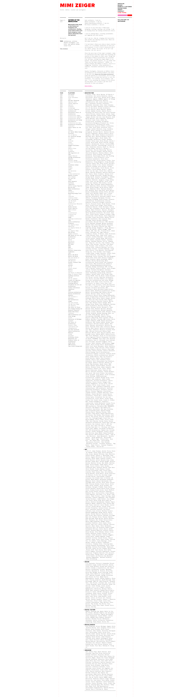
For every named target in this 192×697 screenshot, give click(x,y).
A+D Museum (71, 94)
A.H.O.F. (88, 451)
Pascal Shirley (103, 524)
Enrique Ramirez (106, 188)
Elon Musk (107, 635)
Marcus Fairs (98, 295)
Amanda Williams (99, 454)
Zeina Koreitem (108, 433)
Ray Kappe (89, 362)
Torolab (101, 416)
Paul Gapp (102, 338)
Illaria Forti (105, 230)
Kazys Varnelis (91, 259)
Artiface (70, 143)
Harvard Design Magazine (75, 185)
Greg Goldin (105, 665)
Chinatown (101, 659)
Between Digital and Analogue (104, 612)
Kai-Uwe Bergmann (109, 256)
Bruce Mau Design (91, 572)
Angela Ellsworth (96, 457)
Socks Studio (101, 385)
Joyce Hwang (105, 440)
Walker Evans (90, 554)
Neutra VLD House (73, 256)
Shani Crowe (95, 539)
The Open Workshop (107, 409)
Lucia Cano (104, 283)
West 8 (103, 424)
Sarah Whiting (90, 376)
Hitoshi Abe (103, 226)
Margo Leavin (103, 512)
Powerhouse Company (92, 353)
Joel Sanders (106, 242)
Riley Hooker (90, 531)
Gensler (104, 209)
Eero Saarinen (95, 184)
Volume (70, 334)
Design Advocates (96, 175)
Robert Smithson (91, 533)
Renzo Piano (104, 364)
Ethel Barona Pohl (97, 194)
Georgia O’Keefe (97, 487)
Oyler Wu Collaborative (107, 335)
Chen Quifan (97, 630)
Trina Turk (95, 605)
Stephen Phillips (103, 392)
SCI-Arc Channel (72, 278)
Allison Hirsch (91, 109)
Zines (107, 434)
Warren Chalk (103, 421)
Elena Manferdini (107, 184)
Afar (69, 99)
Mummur (107, 323)
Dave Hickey (109, 472)
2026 (61, 94)
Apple (101, 611)
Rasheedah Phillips (92, 528)
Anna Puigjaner (101, 118)
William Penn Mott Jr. (93, 427)
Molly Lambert (110, 641)
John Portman (90, 245)
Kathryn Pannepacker (97, 501)
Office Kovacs (110, 334)
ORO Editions (71, 260)
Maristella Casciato (93, 442)
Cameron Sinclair (91, 145)
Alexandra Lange (91, 564)
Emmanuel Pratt (91, 481)
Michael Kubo (90, 308)
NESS (69, 253)
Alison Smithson (109, 106)
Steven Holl (98, 395)
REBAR (105, 677)
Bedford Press (72, 148)
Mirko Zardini (103, 317)
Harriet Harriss (99, 221)
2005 (61, 123)
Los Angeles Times (73, 230)
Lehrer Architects (107, 271)
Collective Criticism (93, 614)
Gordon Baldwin (91, 488)
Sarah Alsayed (90, 374)
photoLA (70, 265)
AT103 (92, 130)
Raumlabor (89, 361)
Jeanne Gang (100, 238)
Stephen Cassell (91, 392)
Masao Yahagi (102, 302)
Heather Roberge (95, 223)
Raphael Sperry (91, 359)
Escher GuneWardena (92, 191)
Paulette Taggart (101, 341)
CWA (98, 163)
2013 (61, 114)
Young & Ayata (108, 431)
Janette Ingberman (98, 497)
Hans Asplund (103, 218)
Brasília (101, 654)
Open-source (99, 675)
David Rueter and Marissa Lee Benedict (99, 555)
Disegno (70, 167)
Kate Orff (97, 257)
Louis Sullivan (104, 281)
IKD (92, 230)
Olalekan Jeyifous (105, 443)
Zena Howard (89, 434)
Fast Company (71, 176)
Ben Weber (105, 463)
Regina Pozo (107, 594)
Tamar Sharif (90, 404)
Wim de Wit (100, 446)
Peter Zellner (99, 347)
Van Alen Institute (73, 329)
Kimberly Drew (101, 503)
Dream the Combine (92, 182)
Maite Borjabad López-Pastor (103, 289)
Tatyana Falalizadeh (99, 546)
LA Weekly (71, 215)
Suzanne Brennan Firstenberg (95, 545)
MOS (94, 322)
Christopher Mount (99, 155)
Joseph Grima (90, 253)
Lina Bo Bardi (99, 275)
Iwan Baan (99, 494)
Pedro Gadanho (96, 343)
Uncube (70, 317)
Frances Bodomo (95, 484)
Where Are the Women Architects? (104, 74)
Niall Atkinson (94, 329)
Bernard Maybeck (101, 136)
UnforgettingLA (97, 418)
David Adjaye (95, 167)
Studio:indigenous (95, 401)
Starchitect (107, 391)
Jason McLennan (109, 236)
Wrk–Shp (93, 606)
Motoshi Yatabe (99, 323)
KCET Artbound (72, 209)
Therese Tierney (101, 412)
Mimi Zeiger (77, 5)
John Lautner (94, 244)
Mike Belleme (90, 518)
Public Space (98, 677)
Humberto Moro (90, 493)
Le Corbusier (96, 271)
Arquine (70, 130)
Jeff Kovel (108, 238)
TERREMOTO (111, 406)
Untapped (70, 320)
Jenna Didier (90, 239)
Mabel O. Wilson (99, 286)
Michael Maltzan (100, 308)
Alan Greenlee (90, 626)
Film (103, 482)
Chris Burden (90, 469)
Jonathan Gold (90, 638)
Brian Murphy (104, 140)
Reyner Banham (90, 365)
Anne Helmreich (101, 436)
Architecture (67, 41)
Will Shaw (94, 425)
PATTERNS (95, 338)
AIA (97, 102)
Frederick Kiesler (92, 206)
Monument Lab (90, 642)
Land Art (96, 504)
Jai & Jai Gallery (73, 199)
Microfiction (101, 641)
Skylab (110, 383)
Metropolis (63, 38)
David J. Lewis (107, 169)
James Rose (103, 235)
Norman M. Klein (91, 591)
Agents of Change (109, 99)
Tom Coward (94, 416)
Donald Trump (111, 633)
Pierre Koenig (90, 352)
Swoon (107, 545)
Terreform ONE (101, 406)
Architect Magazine (73, 109)
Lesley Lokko (96, 274)
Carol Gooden (105, 466)
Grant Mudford (109, 490)
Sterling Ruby (108, 543)
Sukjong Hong (95, 684)
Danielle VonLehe (91, 166)
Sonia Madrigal (102, 540)
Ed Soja (94, 663)
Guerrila (88, 666)
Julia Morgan (101, 254)
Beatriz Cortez (96, 463)
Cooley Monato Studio (104, 160)
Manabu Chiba (90, 290)
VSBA (87, 421)
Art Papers (71, 137)
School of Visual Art (98, 597)
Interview (71, 196)
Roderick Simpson (98, 678)
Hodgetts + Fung (102, 227)
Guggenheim (71, 184)
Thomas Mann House (73, 311)
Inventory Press (72, 197)
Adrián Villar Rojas (108, 451)
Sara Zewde (105, 680)
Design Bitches (108, 175)
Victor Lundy (109, 419)
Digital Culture (90, 609)
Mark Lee (91, 299)
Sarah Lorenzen (110, 374)
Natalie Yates (94, 326)
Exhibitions (122, 8)
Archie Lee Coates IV (107, 566)
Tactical (106, 684)
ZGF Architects (99, 434)
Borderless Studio (100, 139)
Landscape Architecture (74, 218)
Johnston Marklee (100, 247)
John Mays (110, 244)
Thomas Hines (90, 446)
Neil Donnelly (94, 590)
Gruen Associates (98, 217)
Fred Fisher (108, 205)
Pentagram (106, 591)
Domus (69, 169)
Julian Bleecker (91, 584)
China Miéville (95, 573)
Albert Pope (93, 651)
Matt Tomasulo (106, 671)
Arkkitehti (71, 126)
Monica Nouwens (109, 518)
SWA (102, 684)
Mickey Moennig (102, 313)
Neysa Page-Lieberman (93, 521)
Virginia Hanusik (98, 552)
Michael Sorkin (91, 311)
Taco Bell (98, 645)
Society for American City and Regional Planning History (74, 282)
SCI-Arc (70, 277)
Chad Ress (111, 467)
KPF (106, 266)
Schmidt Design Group (102, 377)
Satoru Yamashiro (96, 681)
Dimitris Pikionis (92, 179)
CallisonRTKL (110, 143)
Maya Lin (88, 516)
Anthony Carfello (106, 458)
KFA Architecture (99, 263)
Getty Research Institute (94, 212)
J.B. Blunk (106, 494)
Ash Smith (110, 567)
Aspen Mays (95, 461)
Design (87, 561)
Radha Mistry (94, 356)
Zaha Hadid (98, 433)
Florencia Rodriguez (97, 197)
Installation (100, 493)
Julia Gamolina (91, 254)
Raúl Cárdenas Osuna (103, 359)
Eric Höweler (90, 190)
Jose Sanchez (97, 251)
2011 (61, 117)
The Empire (95, 407)
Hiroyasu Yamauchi (105, 491)
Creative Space (91, 163)
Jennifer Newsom (96, 241)
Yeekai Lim (104, 430)
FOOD (87, 484)
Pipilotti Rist (91, 527)
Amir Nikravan (110, 454)
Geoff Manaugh (106, 579)
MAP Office (102, 292)
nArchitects (100, 325)
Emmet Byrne (104, 576)
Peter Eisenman (99, 346)
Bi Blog (70, 149)
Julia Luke (111, 582)
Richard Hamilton (96, 530)
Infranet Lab (94, 232)
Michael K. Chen (107, 307)
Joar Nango (110, 498)
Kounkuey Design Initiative (95, 266)
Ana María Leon (97, 112)
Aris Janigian (101, 627)
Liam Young (104, 274)
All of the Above (91, 108)
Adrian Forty (106, 97)
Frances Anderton (95, 579)
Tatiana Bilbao (100, 404)
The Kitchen (111, 548)
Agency (95, 99)
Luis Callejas (97, 284)
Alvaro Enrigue (101, 626)
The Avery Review (73, 302)
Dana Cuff (104, 660)
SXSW (69, 290)
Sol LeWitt (92, 540)
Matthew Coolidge (109, 515)
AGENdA (100, 99)
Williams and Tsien (108, 427)
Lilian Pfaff (90, 275)
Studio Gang (109, 398)
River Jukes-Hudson (100, 596)
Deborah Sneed (90, 633)
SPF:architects (101, 388)
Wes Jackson (96, 424)
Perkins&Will (109, 344)
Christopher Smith (96, 632)
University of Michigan (74, 319)
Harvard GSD (71, 187)
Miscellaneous (90, 624)
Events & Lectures (125, 6)
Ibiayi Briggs (102, 229)
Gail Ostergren (95, 208)
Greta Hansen (98, 215)
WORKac (96, 428)
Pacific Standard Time (74, 262)
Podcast (98, 642)
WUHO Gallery (71, 344)
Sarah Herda (100, 374)
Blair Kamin (104, 137)
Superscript (89, 403)
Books (120, 5)
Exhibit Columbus (73, 175)
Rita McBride (99, 531)
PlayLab (104, 593)
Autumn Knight (104, 461)
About (120, 9)
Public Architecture (101, 355)
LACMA (69, 217)
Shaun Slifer (105, 539)
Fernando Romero (105, 196)
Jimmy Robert (101, 498)
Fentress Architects (92, 196)
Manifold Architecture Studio (105, 290)
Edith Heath (95, 479)
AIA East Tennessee (73, 100)
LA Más (110, 266)
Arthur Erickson (97, 128)
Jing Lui (91, 242)
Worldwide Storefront (106, 428)
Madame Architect (73, 233)
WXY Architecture (94, 430)
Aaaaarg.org (95, 611)
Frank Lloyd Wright (96, 205)
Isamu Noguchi (90, 494)
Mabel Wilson (110, 286)
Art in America (72, 134)
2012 (61, 115)
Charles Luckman (96, 151)
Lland (103, 585)
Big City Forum (97, 653)
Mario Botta (96, 298)
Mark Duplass (98, 515)
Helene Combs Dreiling (93, 224)
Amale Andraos (101, 109)
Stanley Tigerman (96, 391)
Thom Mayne (95, 413)
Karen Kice (89, 257)
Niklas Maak (106, 331)
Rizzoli (70, 269)
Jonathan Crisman (91, 248)
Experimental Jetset (92, 578)
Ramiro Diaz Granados (103, 358)
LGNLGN (92, 617)
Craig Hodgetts (99, 161)
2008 (61, 121)
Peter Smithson (110, 346)
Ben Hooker (89, 612)
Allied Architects (104, 108)
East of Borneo (105, 478)
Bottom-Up (106, 653)
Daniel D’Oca (96, 164)
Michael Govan (97, 516)
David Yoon (102, 170)
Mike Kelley (99, 518)
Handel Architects (92, 218)
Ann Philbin (107, 457)
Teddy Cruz (109, 404)
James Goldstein (110, 233)
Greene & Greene (105, 214)
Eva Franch (107, 194)
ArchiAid (98, 121)
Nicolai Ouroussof (96, 331)
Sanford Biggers (108, 534)
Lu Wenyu (96, 283)
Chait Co (105, 146)
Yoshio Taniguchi (97, 431)
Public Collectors (99, 620)
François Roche (96, 203)
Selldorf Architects (100, 380)
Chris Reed (109, 659)
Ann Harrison (90, 436)
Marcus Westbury (95, 671)
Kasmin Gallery (72, 206)
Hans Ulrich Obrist (92, 491)
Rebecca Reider (107, 642)
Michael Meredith (106, 310)
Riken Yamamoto (106, 367)
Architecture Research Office (95, 126)
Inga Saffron (104, 232)
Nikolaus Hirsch (91, 332)
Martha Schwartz (91, 301)
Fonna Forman (103, 199)
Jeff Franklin (103, 581)
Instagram (121, 21)
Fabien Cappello (105, 578)
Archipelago (71, 108)
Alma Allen (89, 454)
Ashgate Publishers (73, 145)
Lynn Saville (96, 510)
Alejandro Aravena (96, 103)
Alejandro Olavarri (95, 563)
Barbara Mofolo (104, 133)
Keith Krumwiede (102, 259)
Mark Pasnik (99, 299)
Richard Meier (100, 365)
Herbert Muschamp (107, 224)
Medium (70, 239)
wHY (108, 424)
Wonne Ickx (89, 428)
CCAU (69, 154)
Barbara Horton (109, 131)
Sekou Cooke (106, 379)
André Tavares (90, 114)
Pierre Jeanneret (109, 350)
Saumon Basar (90, 536)
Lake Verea (89, 504)
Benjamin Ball (90, 136)
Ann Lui (98, 117)
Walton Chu (105, 621)
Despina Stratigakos (69, 42)
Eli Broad (99, 635)
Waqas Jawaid (105, 605)
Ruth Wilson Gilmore (101, 644)
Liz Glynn (106, 509)
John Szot (109, 245)
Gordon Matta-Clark (103, 488)
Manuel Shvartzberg (92, 292)
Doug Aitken (100, 476)
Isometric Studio (91, 233)
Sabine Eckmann (109, 371)
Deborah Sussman (95, 575)
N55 (111, 323)
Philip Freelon (91, 349)
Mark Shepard (100, 617)
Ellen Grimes (94, 187)
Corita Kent (107, 470)
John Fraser (93, 582)
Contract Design (72, 160)
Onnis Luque (102, 522)
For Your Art (71, 178)
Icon (69, 194)
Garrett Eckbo (105, 208)
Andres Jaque (110, 114)
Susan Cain (106, 600)
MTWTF (87, 590)
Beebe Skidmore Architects (104, 134)
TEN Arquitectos (91, 406)
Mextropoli (71, 242)
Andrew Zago (111, 115)
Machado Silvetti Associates (95, 287)
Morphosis (89, 322)
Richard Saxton (108, 530)
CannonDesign (102, 145)
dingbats (101, 179)
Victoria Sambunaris (102, 551)
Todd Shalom (99, 549)
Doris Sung (108, 181)
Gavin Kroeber (104, 485)
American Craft (72, 102)
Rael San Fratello (106, 356)
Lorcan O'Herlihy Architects (103, 277)
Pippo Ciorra (94, 445)
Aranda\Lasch (90, 121)
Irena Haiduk (110, 493)
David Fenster (90, 473)
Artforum (70, 140)
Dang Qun (88, 164)
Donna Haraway (90, 635)
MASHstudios (89, 588)
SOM (94, 386)
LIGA (69, 220)
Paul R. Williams (99, 340)
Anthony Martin (91, 627)
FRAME (69, 179)
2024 (61, 97)
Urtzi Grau (106, 418)
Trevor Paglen (90, 551)
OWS (87, 677)
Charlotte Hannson (92, 152)
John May (103, 244)
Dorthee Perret (91, 476)
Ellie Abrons (104, 187)
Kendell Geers (110, 501)
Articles (121, 3)
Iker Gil (97, 230)
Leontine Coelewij (96, 509)
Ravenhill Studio (96, 594)
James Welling (105, 495)
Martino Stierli (102, 301)
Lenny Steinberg (91, 272)
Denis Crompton (99, 173)
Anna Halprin (107, 117)
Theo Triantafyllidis (93, 410)
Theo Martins (104, 602)
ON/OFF (99, 591)
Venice (88, 689)
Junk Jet (70, 205)
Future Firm (104, 439)
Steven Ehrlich (97, 394)
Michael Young (110, 311)
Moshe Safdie (100, 322)
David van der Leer (92, 170)
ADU (87, 651)
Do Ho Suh (97, 475)
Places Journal (72, 268)
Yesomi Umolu (99, 554)
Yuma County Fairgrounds (75, 346)
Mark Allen (89, 515)
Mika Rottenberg (91, 558)
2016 (61, 109)
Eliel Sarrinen (102, 185)
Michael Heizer (108, 516)
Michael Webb (101, 311)
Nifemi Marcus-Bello (107, 590)
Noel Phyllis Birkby (73, 44)
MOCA (69, 245)
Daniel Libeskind (107, 164)
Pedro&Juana (106, 343)
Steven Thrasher (97, 683)
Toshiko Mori (109, 416)
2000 (61, 126)
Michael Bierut (107, 588)
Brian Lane (95, 140)
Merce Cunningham (106, 639)
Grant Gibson (94, 214)
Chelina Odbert (104, 152)
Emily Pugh (95, 439)
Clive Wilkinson (99, 157)
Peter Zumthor (110, 347)
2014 (61, 112)
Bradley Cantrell (91, 654)
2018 (61, 106)
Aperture (70, 105)
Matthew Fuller (97, 618)
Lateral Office (101, 268)
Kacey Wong (97, 500)
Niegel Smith (105, 521)
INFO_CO (95, 581)
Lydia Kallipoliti (109, 284)
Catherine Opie (91, 467)
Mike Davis (97, 674)
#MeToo (88, 611)
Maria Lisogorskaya (92, 296)
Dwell (69, 172)
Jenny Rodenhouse (91, 615)
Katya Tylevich (103, 584)
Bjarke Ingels (94, 137)
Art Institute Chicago (74, 136)
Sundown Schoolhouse (74, 287)
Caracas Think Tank (100, 656)
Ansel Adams (95, 458)
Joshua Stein (111, 253)
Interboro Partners (98, 666)
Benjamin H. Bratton (98, 570)
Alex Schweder (108, 105)
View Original (64, 48)
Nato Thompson (90, 519)
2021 (61, 102)
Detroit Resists (106, 662)
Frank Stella (105, 484)
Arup (104, 128)
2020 (61, 103)
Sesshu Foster (102, 537)
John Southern (99, 245)
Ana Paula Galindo (109, 112)
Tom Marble (102, 603)
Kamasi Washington (102, 638)
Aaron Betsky (101, 94)
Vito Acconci (110, 552)
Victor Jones (99, 419)
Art (86, 449)
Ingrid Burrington (107, 614)
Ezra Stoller (96, 482)
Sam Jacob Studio (98, 373)
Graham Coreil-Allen (97, 490)
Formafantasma (99, 200)
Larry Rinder (105, 504)
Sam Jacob (89, 373)
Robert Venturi (103, 370)
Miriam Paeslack (107, 674)
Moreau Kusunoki (106, 320)
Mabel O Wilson (105, 587)
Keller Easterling (98, 260)
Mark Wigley (108, 299)
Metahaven (97, 588)
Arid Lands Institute (100, 127)
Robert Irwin (109, 531)
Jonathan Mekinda (103, 248)
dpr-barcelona (72, 170)
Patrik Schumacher (102, 337)
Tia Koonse (89, 415)
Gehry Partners (96, 209)
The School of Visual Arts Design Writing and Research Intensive (75, 309)
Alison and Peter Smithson (94, 106)
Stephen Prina (97, 543)
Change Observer (72, 155)
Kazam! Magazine (72, 208)
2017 (61, 108)
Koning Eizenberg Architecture (100, 265)
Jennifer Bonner (100, 239)
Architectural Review (74, 118)
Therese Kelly (90, 412)
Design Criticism (107, 575)
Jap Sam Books (72, 200)
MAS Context (71, 238)
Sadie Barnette (97, 534)
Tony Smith (107, 549)
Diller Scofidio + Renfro (103, 178)
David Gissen (105, 167)
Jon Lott (110, 247)
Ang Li (112, 434)
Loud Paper (122, 12)
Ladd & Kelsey (90, 268)
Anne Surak (95, 120)
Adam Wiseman (96, 451)
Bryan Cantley (103, 142)
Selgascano (89, 380)
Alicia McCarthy (107, 452)
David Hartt (100, 473)
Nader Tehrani (90, 325)
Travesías (71, 313)
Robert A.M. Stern (100, 368)
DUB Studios (102, 182)
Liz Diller (89, 277)
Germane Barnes (97, 211)
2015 (61, 111)
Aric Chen (89, 127)
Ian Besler (93, 229)
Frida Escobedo (104, 206)
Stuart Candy (98, 600)
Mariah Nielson (96, 513)
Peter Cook (89, 346)
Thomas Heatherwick (107, 413)
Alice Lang (97, 452)
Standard (103, 389)
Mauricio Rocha (103, 305)
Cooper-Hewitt (105, 573)
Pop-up (91, 677)
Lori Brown (89, 278)
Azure (69, 146)
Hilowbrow (71, 191)
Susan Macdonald (99, 403)
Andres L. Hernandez (102, 455)
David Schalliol (110, 473)
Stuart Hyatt (99, 398)
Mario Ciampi (105, 298)
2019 (61, 105)
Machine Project (107, 510)
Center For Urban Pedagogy (105, 657)
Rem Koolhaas (94, 364)
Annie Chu (104, 120)
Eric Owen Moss (100, 190)
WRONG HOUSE (71, 343)
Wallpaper (71, 335)
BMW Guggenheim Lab (73, 152)
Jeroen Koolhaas (91, 498)
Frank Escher (106, 203)
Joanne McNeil (102, 615)
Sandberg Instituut (73, 275)
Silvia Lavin (103, 383)
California (89, 656)
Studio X (106, 400)
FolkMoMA (95, 199)
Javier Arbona (90, 238)
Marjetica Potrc (107, 513)
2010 (61, 118)
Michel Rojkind (91, 313)
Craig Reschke (109, 161)
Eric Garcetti (103, 663)
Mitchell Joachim (96, 319)
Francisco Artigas (98, 202)
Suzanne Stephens (107, 445)
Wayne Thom (105, 422)
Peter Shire (97, 593)
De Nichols (89, 475)
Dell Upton (89, 173)
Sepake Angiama (100, 536)
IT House (101, 233)
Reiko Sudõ (89, 596)
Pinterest (89, 620)
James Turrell (95, 495)
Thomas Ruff (90, 549)
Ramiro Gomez (110, 527)
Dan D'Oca (97, 660)
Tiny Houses (106, 415)
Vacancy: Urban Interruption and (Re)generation (73, 327)
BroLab (107, 654)
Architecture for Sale (74, 123)
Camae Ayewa (104, 464)
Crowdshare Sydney (73, 164)
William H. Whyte (102, 689)
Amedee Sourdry (96, 111)
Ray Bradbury (110, 361)
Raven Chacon (103, 528)
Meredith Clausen (92, 443)
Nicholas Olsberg (105, 329)
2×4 (87, 563)
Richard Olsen (95, 367)
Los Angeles (106, 668)
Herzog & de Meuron (92, 226)
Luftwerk (88, 510)
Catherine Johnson (96, 146)
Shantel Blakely (96, 599)
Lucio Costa (104, 669)
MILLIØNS (97, 316)
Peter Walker (90, 347)
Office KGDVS (100, 334)
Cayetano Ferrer (102, 467)
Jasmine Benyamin (97, 236)
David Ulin (106, 632)
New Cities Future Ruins (104, 519)
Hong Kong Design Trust (74, 193)
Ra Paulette (100, 527)
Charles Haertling (100, 149)
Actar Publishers (73, 97)
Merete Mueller (91, 641)
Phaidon (70, 263)
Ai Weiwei (89, 452)
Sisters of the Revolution (73, 20)
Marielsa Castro (104, 296)
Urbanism (88, 650)
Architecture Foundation (75, 124)
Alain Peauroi (103, 102)
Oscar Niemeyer (94, 335)
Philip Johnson (102, 349)
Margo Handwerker (109, 295)
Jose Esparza (99, 250)
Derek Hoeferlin (96, 437)
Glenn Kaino (108, 487)
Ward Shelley (94, 421)
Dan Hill (111, 163)
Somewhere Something (103, 386)
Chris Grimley (97, 154)
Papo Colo (94, 524)
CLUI (100, 470)
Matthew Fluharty (105, 557)
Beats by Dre (109, 611)
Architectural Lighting (74, 117)
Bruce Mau (109, 570)
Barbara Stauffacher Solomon (95, 569)
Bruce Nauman (94, 464)
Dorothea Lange (107, 475)
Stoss (105, 683)
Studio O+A (89, 400)
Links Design (96, 585)
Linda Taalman (110, 275)
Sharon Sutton (97, 382)
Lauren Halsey (96, 506)
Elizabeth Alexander (106, 479)
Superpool (105, 401)
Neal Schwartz (105, 326)
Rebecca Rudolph (98, 362)
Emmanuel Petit (95, 188)
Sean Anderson (96, 379)
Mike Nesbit (96, 314)
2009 (61, 120)
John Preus (89, 500)
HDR (107, 221)
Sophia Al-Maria (96, 542)
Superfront (71, 289)
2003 (61, 124)
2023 (61, 99)
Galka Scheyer (94, 485)
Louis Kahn (94, 281)
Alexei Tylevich (102, 564)
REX (110, 364)
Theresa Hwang (105, 410)
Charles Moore (107, 151)
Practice (102, 353)
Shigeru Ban (106, 382)
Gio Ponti (107, 212)
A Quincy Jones (91, 94)
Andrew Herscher (91, 115)
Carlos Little (94, 466)
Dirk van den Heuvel (97, 181)
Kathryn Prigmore (107, 257)
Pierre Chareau (97, 350)
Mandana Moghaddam (92, 512)
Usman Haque (97, 621)
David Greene (96, 169)
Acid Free (71, 96)
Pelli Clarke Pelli (97, 344)
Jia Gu (105, 241)
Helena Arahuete (107, 223)
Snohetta (88, 385)
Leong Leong (101, 272)
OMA (87, 335)
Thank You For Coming (99, 548)
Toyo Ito (88, 418)
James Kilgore (105, 636)
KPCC (69, 211)
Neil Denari (95, 328)
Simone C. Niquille (109, 599)
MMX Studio (106, 319)
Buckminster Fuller (98, 143)
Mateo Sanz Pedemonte (102, 304)
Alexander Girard (108, 563)
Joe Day (98, 242)
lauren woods (106, 506)
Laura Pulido (96, 668)
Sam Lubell (109, 373)
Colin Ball (104, 158)
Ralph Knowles (90, 358)
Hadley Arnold (109, 217)
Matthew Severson (91, 672)
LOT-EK (88, 281)
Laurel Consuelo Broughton (95, 269)
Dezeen (70, 166)
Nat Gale (91, 675)
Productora (89, 355)
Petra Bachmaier (106, 525)
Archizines (110, 126)
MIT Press (71, 244)
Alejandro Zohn (98, 105)
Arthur (70, 142)
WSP (87, 430)
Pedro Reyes (95, 525)
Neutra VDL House (73, 254)
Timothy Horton (109, 687)
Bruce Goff (94, 142)
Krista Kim (110, 503)
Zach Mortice (90, 433)
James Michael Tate (92, 235)
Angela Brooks (90, 117)
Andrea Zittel (90, 455)
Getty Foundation (108, 211)
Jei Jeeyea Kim (94, 440)
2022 (61, 100)
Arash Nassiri (90, 460)
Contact (121, 11)
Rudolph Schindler (97, 371)
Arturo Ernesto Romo (102, 460)
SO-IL (94, 385)
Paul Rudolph (110, 340)
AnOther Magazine (73, 103)
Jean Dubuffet (110, 497)
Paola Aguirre (90, 337)
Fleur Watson (110, 482)
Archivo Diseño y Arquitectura (96, 567)
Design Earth (90, 176)
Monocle (70, 248)
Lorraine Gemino (99, 278)
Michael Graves (96, 307)
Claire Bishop (99, 469)
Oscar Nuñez (108, 675)
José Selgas (106, 251)
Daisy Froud (104, 163)
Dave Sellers (102, 166)
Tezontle (88, 407)
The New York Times (73, 304)
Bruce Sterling (103, 572)
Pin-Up (70, 266)
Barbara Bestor (98, 131)
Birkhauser (71, 151)
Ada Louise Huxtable (100, 96)
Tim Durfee (97, 415)
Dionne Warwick (101, 633)
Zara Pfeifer (109, 554)
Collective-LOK (91, 160)
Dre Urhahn (95, 478)
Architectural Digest (74, 115)
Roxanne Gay (89, 644)
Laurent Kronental (92, 507)
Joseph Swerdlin (100, 253)
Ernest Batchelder (103, 481)
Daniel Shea (100, 472)
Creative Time (90, 472)
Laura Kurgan (111, 268)
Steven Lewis (90, 397)
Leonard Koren (103, 507)
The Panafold (71, 305)
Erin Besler (110, 190)
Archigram (105, 121)
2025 (61, 96)
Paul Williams (90, 341)
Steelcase (89, 600)
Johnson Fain (90, 247)
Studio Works (98, 400)
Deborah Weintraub (109, 172)
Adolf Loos (97, 97)
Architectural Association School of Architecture (74, 112)
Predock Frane (110, 353)
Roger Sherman (110, 678)
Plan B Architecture (102, 352)
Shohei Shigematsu (92, 383)
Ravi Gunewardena (98, 361)
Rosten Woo (89, 680)
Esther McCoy (103, 191)
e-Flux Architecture (74, 173)
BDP (93, 134)
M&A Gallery (71, 232)
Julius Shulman (98, 256)
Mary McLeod (93, 302)
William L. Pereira (104, 425)
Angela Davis (111, 626)
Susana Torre (67, 45)
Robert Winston (102, 533)
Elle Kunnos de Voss (92, 576)
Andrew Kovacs (101, 115)
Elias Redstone (91, 185)
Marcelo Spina (95, 293)
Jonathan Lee (102, 582)
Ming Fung (95, 317)
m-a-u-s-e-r (89, 286)
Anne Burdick (94, 566)
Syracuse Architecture (74, 292)
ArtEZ (69, 139)
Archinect (71, 106)
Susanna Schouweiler (92, 602)
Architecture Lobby (103, 124)
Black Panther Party (97, 629)
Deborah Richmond (96, 172)
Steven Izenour (108, 395)
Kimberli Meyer (91, 503)
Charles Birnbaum (91, 659)
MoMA (69, 247)
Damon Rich (89, 660)
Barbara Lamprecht (92, 133)
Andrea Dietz (100, 114)
